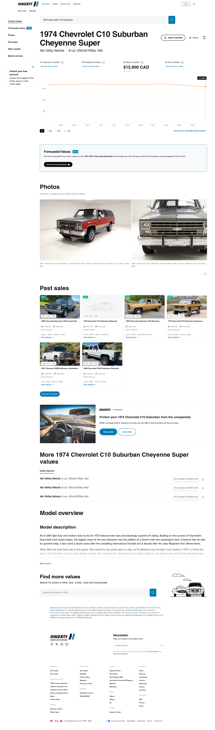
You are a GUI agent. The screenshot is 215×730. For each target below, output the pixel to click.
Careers (142, 680)
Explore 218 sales (50, 394)
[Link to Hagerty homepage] (62, 637)
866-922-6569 (85, 696)
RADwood (113, 687)
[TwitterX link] (56, 644)
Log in (186, 4)
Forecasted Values (57, 613)
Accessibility (131, 721)
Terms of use (158, 721)
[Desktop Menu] (194, 4)
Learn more (127, 432)
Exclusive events (86, 683)
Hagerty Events (115, 670)
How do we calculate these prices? (190, 131)
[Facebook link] (51, 644)
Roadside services (86, 693)
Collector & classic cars (58, 686)
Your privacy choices (118, 721)
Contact (142, 687)
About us (142, 674)
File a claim (54, 674)
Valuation (83, 674)
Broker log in (54, 712)
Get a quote (108, 432)
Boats (52, 696)
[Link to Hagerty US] (51, 721)
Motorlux (112, 683)
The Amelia (113, 674)
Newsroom (143, 683)
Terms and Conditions (120, 654)
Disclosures (141, 721)
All (110, 702)
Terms (141, 706)
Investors (142, 690)
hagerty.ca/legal (131, 613)
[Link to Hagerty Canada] (56, 721)
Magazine (83, 680)
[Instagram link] (61, 644)
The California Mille (116, 677)
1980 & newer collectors (58, 683)
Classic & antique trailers (59, 693)
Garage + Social (115, 712)
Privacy (142, 702)
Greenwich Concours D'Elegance (121, 680)
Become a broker (56, 709)
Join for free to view (49, 66)
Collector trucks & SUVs (59, 690)
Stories (112, 699)
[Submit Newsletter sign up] (161, 645)
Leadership (143, 677)
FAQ (140, 699)
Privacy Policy (154, 651)
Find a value (22, 11)
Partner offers (85, 677)
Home (141, 670)
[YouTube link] (66, 644)
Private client (55, 699)
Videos (111, 696)
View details (46, 337)
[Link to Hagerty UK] (61, 721)
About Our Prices (153, 608)
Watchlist (32, 11)
